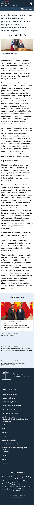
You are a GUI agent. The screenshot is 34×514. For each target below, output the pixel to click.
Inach (3, 429)
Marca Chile (5, 432)
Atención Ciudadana (8, 417)
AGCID (4, 436)
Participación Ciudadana (9, 394)
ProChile (4, 425)
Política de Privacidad (9, 409)
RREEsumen (5, 452)
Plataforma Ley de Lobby (10, 413)
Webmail (4, 459)
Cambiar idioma (28, 9)
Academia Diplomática (9, 440)
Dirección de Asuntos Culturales (12, 444)
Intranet (4, 455)
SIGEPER (4, 463)
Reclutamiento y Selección (10, 402)
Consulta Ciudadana (8, 398)
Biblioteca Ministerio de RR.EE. (11, 405)
